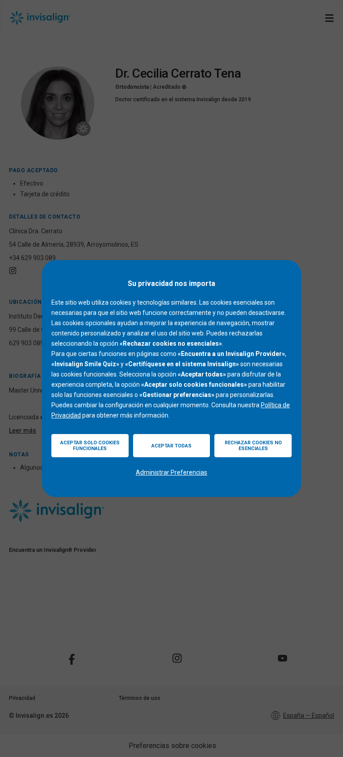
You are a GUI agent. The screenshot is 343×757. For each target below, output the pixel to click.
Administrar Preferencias (171, 472)
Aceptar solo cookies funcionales (90, 445)
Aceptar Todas (171, 446)
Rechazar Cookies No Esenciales (253, 445)
